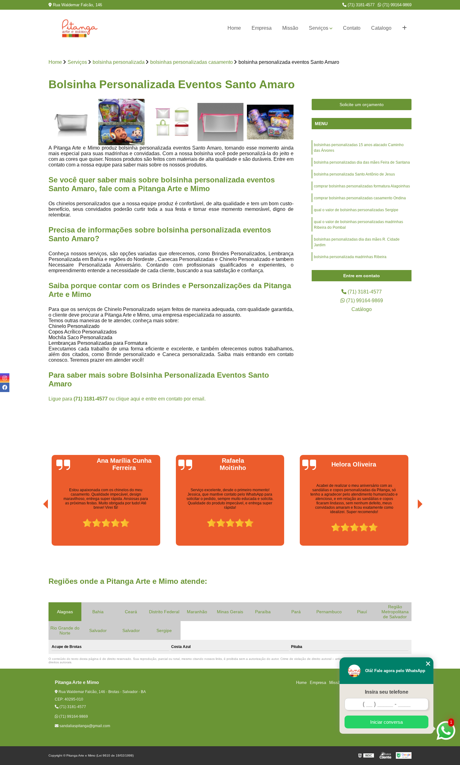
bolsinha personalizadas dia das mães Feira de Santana (362, 162)
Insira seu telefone (386, 692)
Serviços (318, 28)
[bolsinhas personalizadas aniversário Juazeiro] (270, 122)
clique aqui (128, 398)
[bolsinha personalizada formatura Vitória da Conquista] (220, 122)
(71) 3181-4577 (360, 5)
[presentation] (37, 528)
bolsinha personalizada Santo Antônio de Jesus (354, 174)
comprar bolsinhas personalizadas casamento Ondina (360, 198)
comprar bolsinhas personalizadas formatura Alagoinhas (362, 186)
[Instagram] (4, 378)
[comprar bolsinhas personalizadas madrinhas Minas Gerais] (72, 122)
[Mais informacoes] (404, 28)
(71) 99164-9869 (396, 5)
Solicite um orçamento (362, 104)
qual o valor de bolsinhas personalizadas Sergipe (356, 210)
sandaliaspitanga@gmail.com (84, 726)
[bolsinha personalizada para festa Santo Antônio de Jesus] (171, 122)
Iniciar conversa (386, 722)
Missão (290, 28)
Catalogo (381, 28)
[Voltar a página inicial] (80, 28)
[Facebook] (4, 387)
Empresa (262, 28)
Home (234, 28)
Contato (351, 28)
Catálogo (361, 309)
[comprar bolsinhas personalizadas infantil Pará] (121, 122)
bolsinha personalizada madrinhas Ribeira (350, 257)
